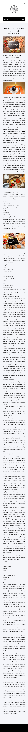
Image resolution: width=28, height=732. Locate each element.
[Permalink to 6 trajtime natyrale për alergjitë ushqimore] (14, 52)
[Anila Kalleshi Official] (14, 9)
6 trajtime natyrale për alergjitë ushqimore (12, 56)
